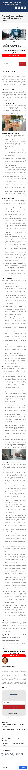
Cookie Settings (14, 767)
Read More (4, 687)
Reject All (5, 767)
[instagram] (22, 8)
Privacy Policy (4, 761)
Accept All (23, 767)
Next (24, 28)
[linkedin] (25, 8)
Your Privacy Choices (5, 764)
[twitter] (19, 8)
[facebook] (16, 8)
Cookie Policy (18, 761)
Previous (19, 28)
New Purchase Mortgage (14, 46)
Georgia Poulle (7, 44)
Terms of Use (11, 761)
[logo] (11, 1)
